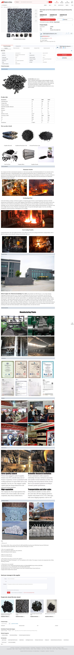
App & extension (60, 5)
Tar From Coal (4, 642)
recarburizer (3, 625)
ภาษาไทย (53, 648)
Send (8, 592)
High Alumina (21, 639)
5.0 (60, 47)
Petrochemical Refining (13, 635)
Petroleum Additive (5, 635)
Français (24, 648)
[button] (51, 48)
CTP (37, 625)
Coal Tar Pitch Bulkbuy (11, 642)
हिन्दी (50, 648)
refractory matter (21, 625)
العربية (42, 648)
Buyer (50, 5)
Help (55, 5)
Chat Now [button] (65, 19)
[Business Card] (71, 50)
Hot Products (12, 647)
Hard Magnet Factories (29, 639)
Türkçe (57, 648)
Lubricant (56, 625)
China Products (17, 647)
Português (20, 648)
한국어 (45, 648)
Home (2, 7)
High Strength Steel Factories (12, 639)
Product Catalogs (15, 623)
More (2, 644)
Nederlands (38, 648)
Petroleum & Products (15, 7)
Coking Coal (47, 639)
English (13, 648)
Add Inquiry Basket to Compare (19, 39)
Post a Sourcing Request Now (29, 592)
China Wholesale (33, 647)
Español (17, 648)
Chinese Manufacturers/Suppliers (25, 647)
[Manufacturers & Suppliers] (6, 2)
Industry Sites (43, 647)
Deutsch (35, 648)
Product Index (54, 647)
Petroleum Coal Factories (39, 639)
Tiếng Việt (60, 648)
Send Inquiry (48, 19)
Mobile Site (58, 647)
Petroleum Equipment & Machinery (24, 635)
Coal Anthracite (66, 639)
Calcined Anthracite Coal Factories (56, 639)
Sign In (41, 41)
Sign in (72, 2)
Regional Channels (48, 647)
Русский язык (28, 648)
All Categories (4, 5)
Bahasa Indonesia (64, 648)
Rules (72, 5)
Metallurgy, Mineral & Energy (7, 7)
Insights (62, 647)
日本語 (48, 648)
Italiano (32, 648)
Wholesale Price (38, 647)
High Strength (4, 639)
